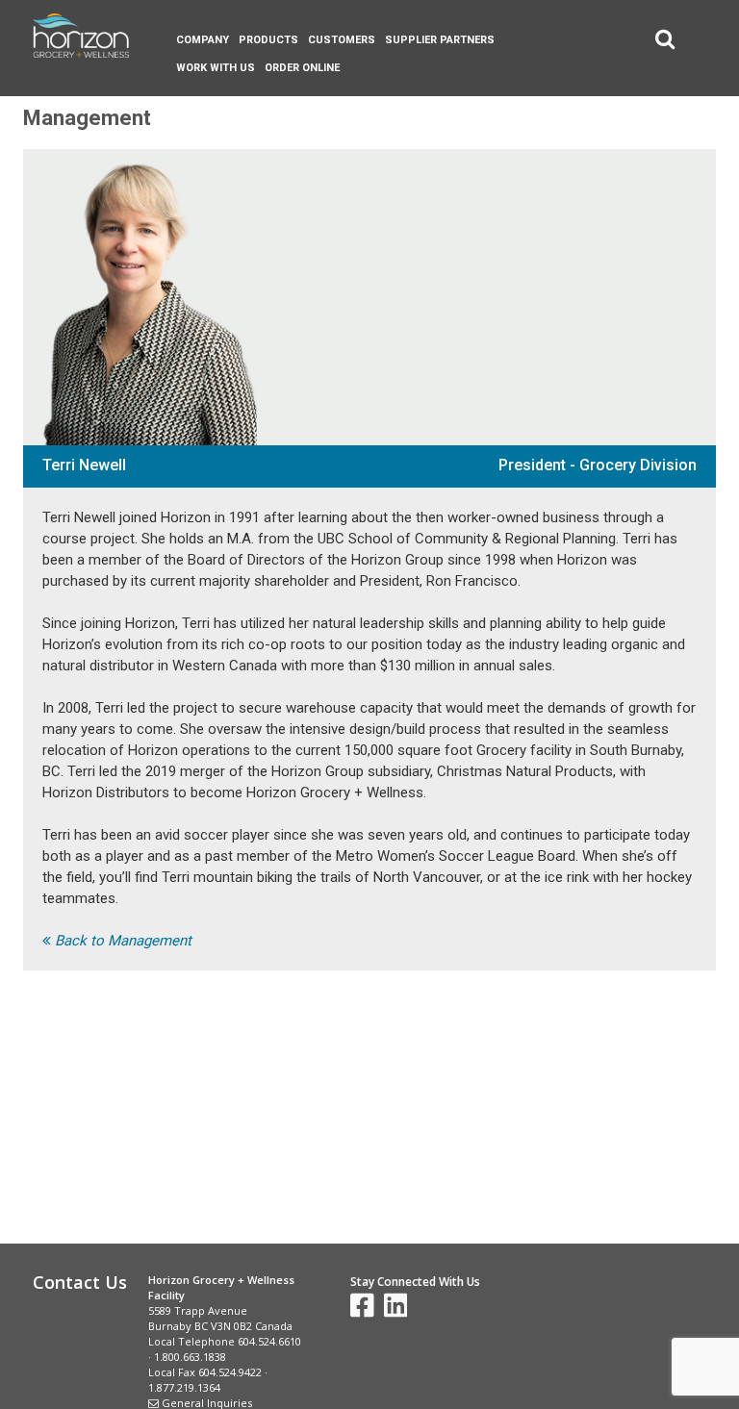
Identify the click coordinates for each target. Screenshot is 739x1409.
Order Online (302, 68)
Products (268, 40)
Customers (341, 40)
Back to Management (121, 940)
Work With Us (215, 68)
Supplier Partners (440, 40)
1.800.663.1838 (190, 1356)
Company (202, 40)
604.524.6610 (269, 1341)
